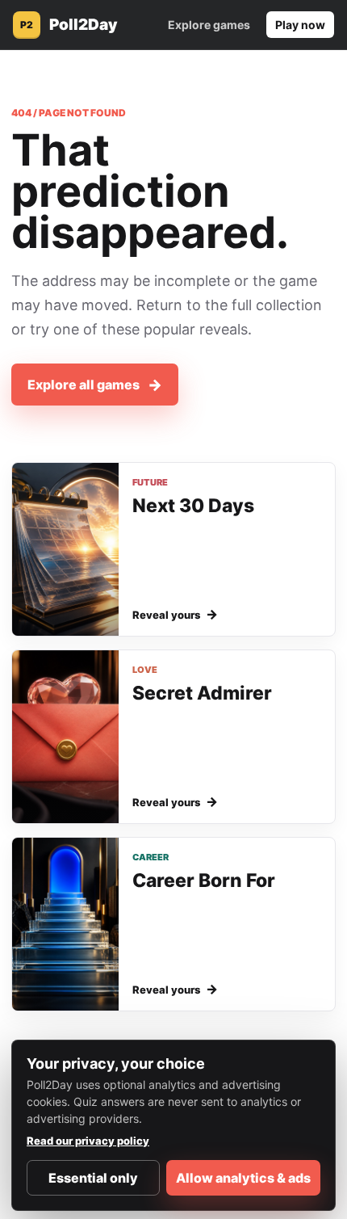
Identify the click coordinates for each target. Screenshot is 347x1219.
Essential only (93, 1178)
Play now (300, 25)
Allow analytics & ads (243, 1178)
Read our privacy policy (88, 1140)
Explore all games (94, 385)
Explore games (209, 25)
